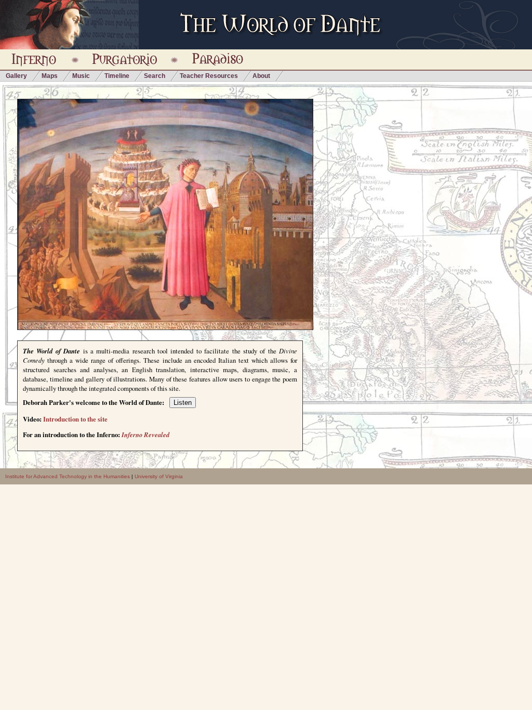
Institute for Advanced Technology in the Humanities (67, 476)
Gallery (16, 76)
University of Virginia (159, 476)
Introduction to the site (75, 419)
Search (154, 76)
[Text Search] (207, 198)
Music (81, 76)
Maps (50, 76)
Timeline (116, 76)
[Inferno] (61, 239)
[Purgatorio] (130, 180)
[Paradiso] (165, 116)
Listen (183, 402)
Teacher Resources (209, 76)
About (261, 76)
